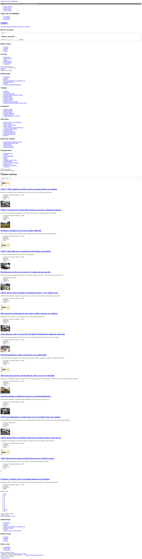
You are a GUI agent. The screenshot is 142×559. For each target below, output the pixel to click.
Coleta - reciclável (8, 126)
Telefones (6, 83)
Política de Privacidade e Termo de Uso (34, 555)
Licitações (6, 154)
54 (4, 497)
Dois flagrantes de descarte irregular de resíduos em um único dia (25, 272)
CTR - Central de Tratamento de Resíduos (13, 127)
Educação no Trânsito (9, 99)
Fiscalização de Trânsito (9, 93)
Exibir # (4, 178)
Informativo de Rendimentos (10, 165)
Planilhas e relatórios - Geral (10, 160)
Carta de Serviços (8, 58)
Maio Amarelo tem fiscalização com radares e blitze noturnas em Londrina (29, 313)
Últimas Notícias (7, 61)
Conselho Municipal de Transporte (12, 116)
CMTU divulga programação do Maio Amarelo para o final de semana (27, 458)
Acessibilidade (7, 16)
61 (4, 507)
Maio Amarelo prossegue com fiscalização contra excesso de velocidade (28, 375)
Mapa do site (7, 19)
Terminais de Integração (9, 113)
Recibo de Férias (7, 164)
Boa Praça (6, 135)
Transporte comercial (8, 114)
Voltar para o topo (5, 515)
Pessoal (5, 157)
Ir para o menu (7, 7)
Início (5, 493)
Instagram (6, 538)
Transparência (7, 64)
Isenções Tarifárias (8, 112)
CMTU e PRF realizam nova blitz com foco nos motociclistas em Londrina (29, 189)
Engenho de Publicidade (9, 131)
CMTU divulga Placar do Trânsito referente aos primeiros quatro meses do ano (31, 438)
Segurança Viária (8, 100)
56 (4, 500)
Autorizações (7, 92)
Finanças (6, 158)
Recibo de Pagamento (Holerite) (11, 162)
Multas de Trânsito (8, 97)
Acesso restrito (7, 549)
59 (4, 504)
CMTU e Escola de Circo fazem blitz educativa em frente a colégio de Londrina (31, 210)
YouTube (6, 539)
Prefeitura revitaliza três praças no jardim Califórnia (21, 231)
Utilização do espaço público (10, 129)
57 (4, 501)
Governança (6, 166)
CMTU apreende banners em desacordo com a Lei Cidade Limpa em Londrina (30, 417)
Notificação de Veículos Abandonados (12, 122)
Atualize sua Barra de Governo (30, 4)
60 (4, 505)
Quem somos (7, 76)
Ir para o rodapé (8, 10)
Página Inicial (7, 57)
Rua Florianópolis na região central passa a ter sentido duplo (24, 355)
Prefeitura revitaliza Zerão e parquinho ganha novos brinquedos (25, 479)
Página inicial (4, 67)
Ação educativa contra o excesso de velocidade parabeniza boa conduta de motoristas (33, 334)
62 (4, 508)
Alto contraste (7, 18)
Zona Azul (6, 91)
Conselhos (6, 78)
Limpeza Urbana (7, 123)
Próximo (6, 509)
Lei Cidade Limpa (8, 130)
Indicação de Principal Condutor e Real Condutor (15, 103)
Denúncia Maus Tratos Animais (11, 143)
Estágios (5, 79)
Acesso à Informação (8, 156)
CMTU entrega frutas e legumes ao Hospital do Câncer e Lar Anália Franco (29, 293)
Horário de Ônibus (8, 110)
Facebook (6, 537)
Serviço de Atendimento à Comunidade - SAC (14, 80)
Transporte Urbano (8, 109)
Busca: (3, 39)
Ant (4, 495)
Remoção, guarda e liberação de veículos (13, 95)
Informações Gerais (8, 153)
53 (4, 496)
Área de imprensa (8, 62)
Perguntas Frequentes (9, 82)
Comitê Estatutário (8, 161)
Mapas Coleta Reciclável (9, 134)
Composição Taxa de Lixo (10, 133)
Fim (4, 511)
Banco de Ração (7, 144)
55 (4, 499)
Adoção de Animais (8, 145)
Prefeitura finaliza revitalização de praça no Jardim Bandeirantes (26, 396)
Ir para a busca (7, 9)
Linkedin (6, 541)
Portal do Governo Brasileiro (12, 4)
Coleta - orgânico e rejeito (10, 125)
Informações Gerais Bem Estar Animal (13, 141)
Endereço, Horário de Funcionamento (12, 84)
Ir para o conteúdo (8, 6)
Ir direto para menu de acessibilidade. (9, 1)
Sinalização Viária (8, 96)
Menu (3, 69)
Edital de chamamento (9, 147)
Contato (5, 60)
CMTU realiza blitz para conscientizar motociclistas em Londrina (26, 251)
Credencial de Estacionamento (11, 101)
